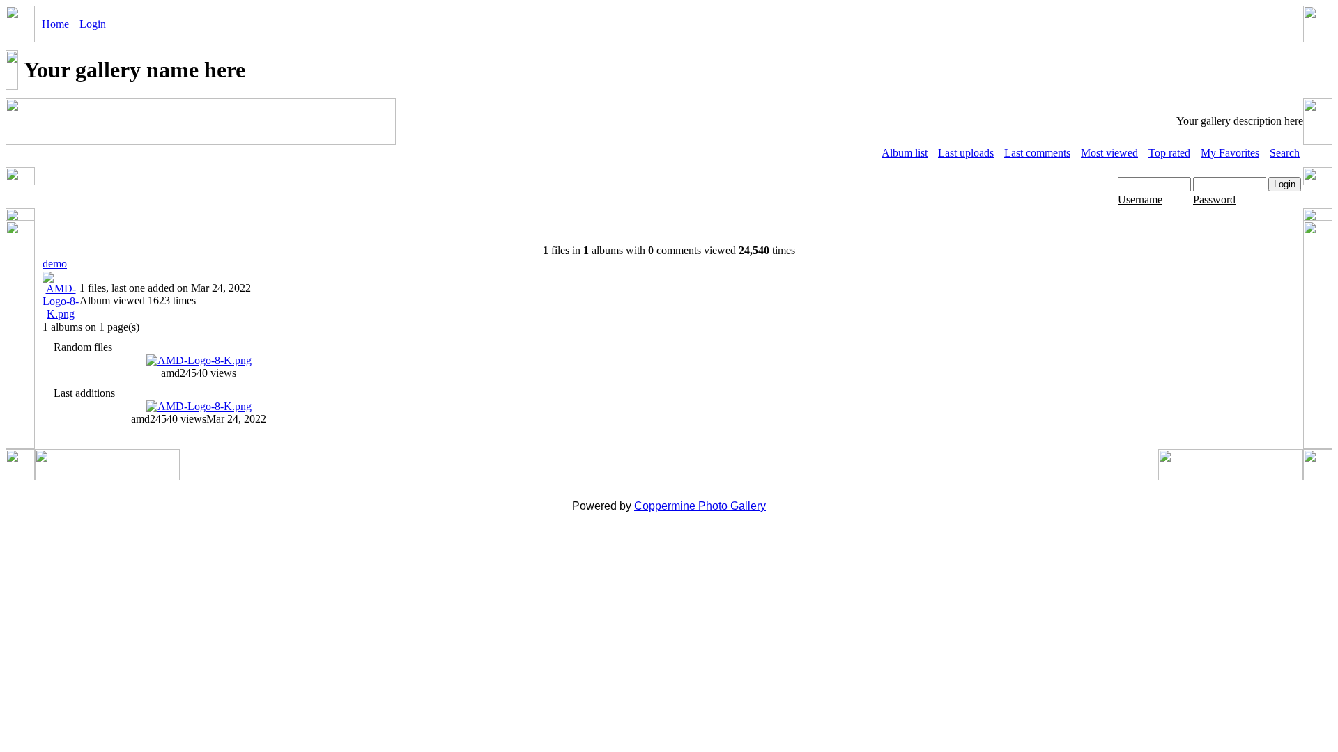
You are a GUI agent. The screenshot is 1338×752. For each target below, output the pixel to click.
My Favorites (1230, 153)
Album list (905, 153)
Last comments (1037, 153)
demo (55, 263)
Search (1285, 153)
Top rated (1169, 153)
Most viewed (1109, 153)
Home (55, 24)
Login (92, 24)
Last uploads (966, 153)
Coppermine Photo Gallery (700, 506)
